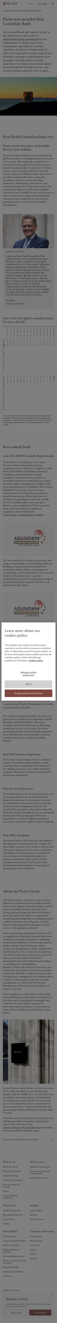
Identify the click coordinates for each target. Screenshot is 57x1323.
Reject (29, 684)
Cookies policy (35, 660)
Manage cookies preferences (29, 674)
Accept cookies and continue (28, 693)
